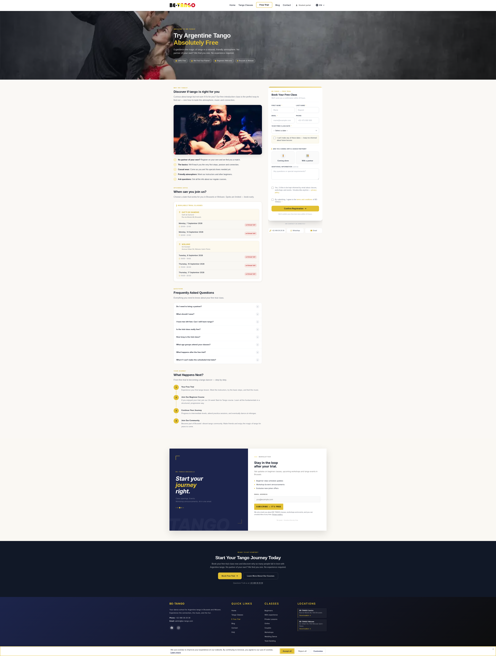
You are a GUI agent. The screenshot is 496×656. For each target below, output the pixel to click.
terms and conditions (304, 199)
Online (267, 623)
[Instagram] (178, 628)
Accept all (287, 651)
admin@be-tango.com (184, 621)
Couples (268, 628)
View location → (305, 615)
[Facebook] (171, 628)
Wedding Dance (271, 636)
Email (274, 115)
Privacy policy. (277, 514)
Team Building (270, 641)
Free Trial (264, 5)
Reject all (302, 651)
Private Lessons (271, 619)
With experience (271, 615)
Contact (287, 5)
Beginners (269, 610)
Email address (261, 494)
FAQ (233, 632)
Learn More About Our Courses (260, 576)
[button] (217, 225)
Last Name (301, 105)
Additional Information (285, 166)
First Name (277, 105)
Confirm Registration (293, 209)
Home (232, 5)
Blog (277, 5)
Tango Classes (245, 5)
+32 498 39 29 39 (256, 583)
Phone (298, 115)
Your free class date (282, 126)
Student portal (305, 5)
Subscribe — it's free (268, 507)
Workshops (269, 632)
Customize (318, 651)
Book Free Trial (228, 576)
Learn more (176, 652)
